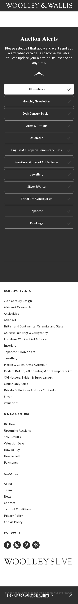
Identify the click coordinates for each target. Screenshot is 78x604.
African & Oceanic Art (18, 307)
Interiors (10, 345)
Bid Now (9, 424)
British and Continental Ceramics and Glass (33, 326)
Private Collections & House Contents (30, 390)
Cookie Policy (13, 522)
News (7, 496)
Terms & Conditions (17, 509)
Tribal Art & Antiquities (36, 199)
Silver (8, 397)
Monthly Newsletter (36, 101)
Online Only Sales (16, 384)
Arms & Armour (36, 126)
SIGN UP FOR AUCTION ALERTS (28, 595)
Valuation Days (14, 443)
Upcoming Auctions (17, 430)
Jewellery (36, 174)
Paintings (36, 223)
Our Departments (17, 291)
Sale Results (12, 437)
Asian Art (36, 138)
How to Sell (12, 456)
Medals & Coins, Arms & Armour (25, 365)
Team (8, 490)
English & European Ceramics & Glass (36, 150)
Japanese (36, 211)
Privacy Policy (13, 516)
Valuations (11, 403)
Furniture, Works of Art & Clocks (36, 162)
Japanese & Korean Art (19, 352)
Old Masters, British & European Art (28, 377)
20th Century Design (36, 113)
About (8, 484)
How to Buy (12, 450)
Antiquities (11, 313)
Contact (9, 503)
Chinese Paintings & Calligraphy (26, 333)
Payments (11, 462)
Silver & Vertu (36, 186)
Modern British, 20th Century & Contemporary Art (38, 371)
